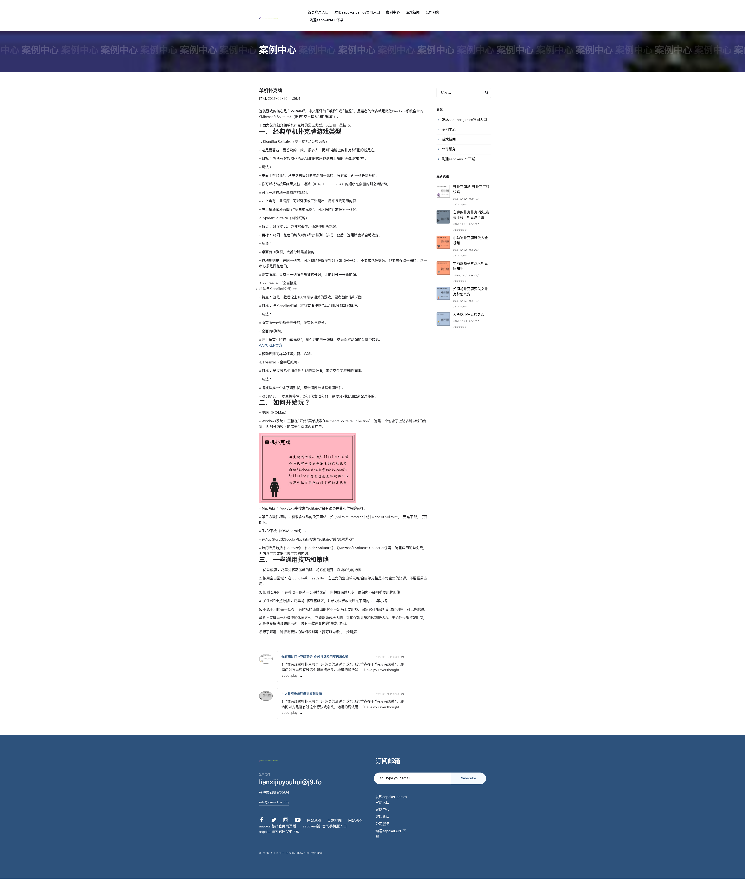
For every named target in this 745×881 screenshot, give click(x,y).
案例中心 (393, 12)
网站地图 (314, 821)
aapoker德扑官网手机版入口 (325, 826)
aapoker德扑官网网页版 (277, 826)
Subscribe (468, 778)
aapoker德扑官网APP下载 (279, 832)
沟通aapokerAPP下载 (327, 20)
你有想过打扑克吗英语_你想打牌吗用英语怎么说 (315, 656)
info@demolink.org (274, 802)
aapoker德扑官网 (310, 853)
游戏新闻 (413, 12)
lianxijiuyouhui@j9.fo (290, 782)
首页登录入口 (318, 12)
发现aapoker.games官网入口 (357, 12)
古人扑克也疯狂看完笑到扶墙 (302, 693)
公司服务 (432, 12)
